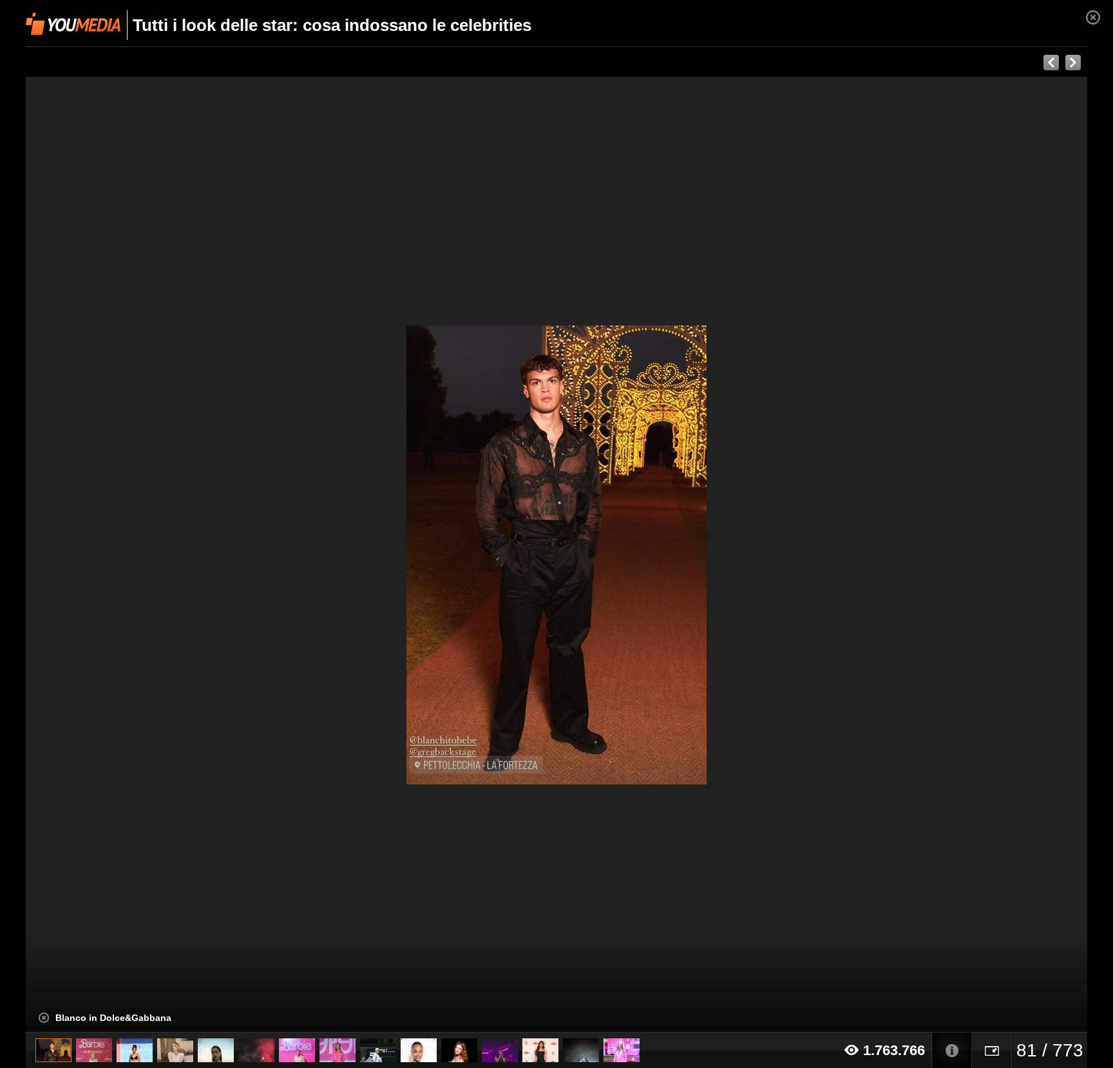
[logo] (73, 24)
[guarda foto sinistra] (132, 555)
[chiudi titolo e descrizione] (44, 1018)
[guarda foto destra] (662, 555)
